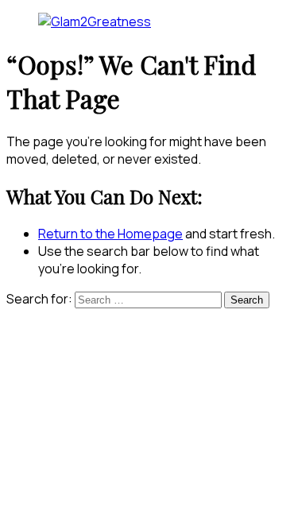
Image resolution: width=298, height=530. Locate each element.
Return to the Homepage (110, 233)
